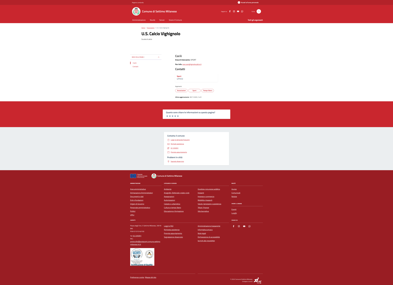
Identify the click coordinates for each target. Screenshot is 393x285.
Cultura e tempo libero (172, 207)
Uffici (132, 215)
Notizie (234, 196)
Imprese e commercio (206, 196)
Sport (179, 76)
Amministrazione (139, 20)
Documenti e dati (136, 196)
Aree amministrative (138, 189)
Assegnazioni (169, 196)
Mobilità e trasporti (205, 200)
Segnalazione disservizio (173, 237)
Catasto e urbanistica (172, 204)
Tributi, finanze (203, 207)
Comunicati (236, 192)
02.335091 (137, 235)
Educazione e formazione (174, 211)
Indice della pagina (138, 57)
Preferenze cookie (137, 277)
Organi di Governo (137, 204)
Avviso (234, 189)
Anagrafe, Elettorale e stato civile (176, 192)
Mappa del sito (150, 277)
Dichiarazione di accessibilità (209, 237)
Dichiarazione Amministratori (141, 192)
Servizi (161, 20)
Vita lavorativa (203, 211)
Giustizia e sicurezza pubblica (209, 189)
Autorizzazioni (169, 200)
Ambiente (167, 189)
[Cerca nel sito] (259, 11)
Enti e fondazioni (136, 200)
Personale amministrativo (140, 207)
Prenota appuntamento (173, 233)
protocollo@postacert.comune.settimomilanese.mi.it (145, 243)
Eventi (234, 209)
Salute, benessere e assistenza (209, 204)
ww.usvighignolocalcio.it (191, 64)
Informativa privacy (205, 229)
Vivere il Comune (175, 20)
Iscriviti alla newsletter (206, 240)
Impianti (201, 192)
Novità (152, 20)
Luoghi (234, 213)
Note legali (202, 233)
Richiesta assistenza (172, 229)
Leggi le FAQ (168, 226)
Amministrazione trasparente (209, 226)
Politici (132, 211)
